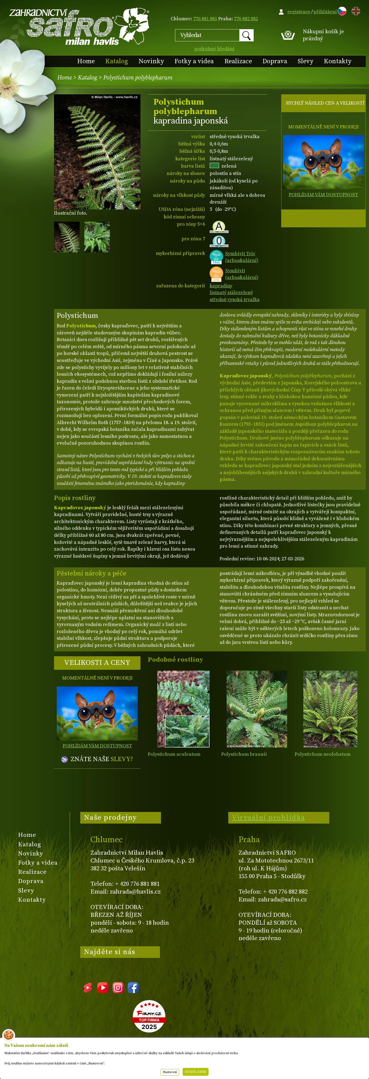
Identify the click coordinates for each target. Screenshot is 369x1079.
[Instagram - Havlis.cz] (118, 991)
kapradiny (221, 286)
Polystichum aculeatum (174, 754)
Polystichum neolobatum (323, 754)
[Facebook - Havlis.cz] (133, 991)
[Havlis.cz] (79, 26)
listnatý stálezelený (231, 292)
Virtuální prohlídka (268, 817)
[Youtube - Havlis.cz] (102, 991)
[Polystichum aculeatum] (183, 709)
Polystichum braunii (244, 754)
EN (354, 10)
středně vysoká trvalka (235, 300)
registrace (298, 12)
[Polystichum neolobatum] (330, 709)
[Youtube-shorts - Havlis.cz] (87, 991)
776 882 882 (246, 19)
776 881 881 (205, 19)
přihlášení (325, 12)
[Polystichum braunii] (256, 709)
